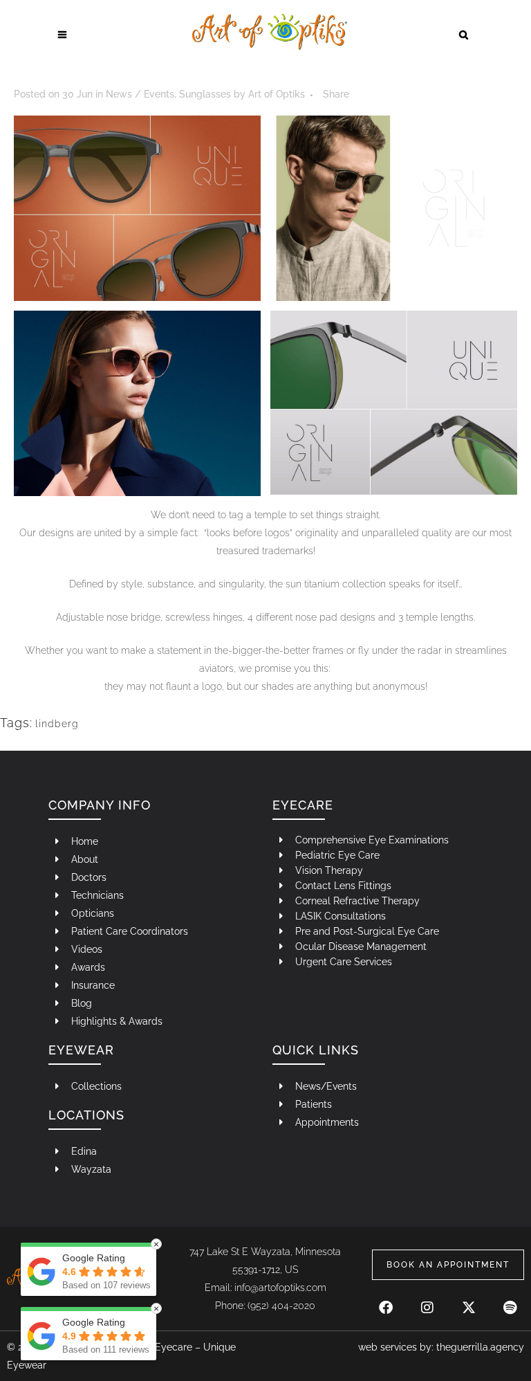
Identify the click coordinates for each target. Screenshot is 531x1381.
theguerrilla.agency (480, 1347)
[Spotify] (510, 1301)
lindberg (57, 723)
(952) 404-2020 (281, 1305)
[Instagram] (427, 1301)
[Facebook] (386, 1301)
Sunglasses (205, 94)
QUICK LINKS (315, 1050)
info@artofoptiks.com (280, 1287)
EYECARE (302, 805)
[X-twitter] (469, 1301)
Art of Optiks (276, 94)
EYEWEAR (81, 1050)
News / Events (140, 94)
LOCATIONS (86, 1115)
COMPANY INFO (99, 805)
